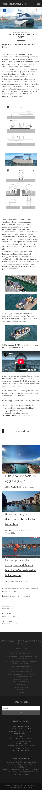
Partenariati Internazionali (21, 677)
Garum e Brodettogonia (21, 728)
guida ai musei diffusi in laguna (16, 413)
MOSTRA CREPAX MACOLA (21, 653)
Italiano (21, 689)
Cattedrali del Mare (21, 666)
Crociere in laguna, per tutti (21, 674)
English (21, 692)
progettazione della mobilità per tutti (18, 415)
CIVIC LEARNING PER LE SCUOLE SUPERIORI (21, 661)
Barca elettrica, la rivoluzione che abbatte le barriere (20, 519)
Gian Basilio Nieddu (14, 487)
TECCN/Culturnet (21, 679)
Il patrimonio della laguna (21, 671)
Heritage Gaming (9, 616)
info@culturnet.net (9, 596)
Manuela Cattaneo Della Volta (18, 530)
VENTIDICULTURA (15, 3)
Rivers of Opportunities (21, 682)
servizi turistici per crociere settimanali (19, 406)
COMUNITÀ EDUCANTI (21, 651)
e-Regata (21, 684)
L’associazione (8, 608)
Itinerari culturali (21, 32)
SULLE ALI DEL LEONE (21, 751)
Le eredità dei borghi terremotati (21, 669)
